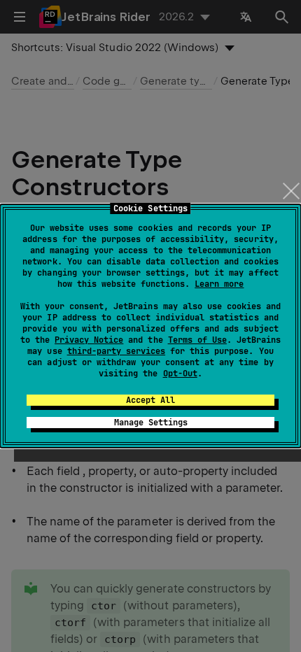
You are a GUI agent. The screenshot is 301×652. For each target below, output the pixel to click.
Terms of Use (197, 340)
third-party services (116, 351)
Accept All (150, 400)
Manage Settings (151, 422)
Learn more (219, 284)
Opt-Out (180, 373)
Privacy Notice (89, 340)
